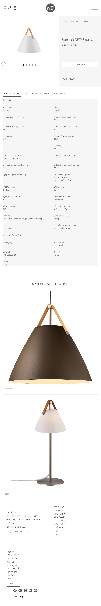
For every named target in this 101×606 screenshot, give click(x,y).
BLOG (57, 533)
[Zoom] (3, 64)
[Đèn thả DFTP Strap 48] (50, 338)
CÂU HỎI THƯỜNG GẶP (58, 527)
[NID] (50, 7)
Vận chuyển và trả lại (37, 93)
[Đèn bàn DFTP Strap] (50, 442)
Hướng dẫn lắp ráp (62, 177)
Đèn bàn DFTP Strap (9, 491)
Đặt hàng (80, 64)
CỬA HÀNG (59, 520)
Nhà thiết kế (60, 93)
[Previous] (4, 42)
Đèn (77, 21)
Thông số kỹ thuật (12, 93)
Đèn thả (86, 21)
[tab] (12, 94)
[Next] (54, 42)
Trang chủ (67, 21)
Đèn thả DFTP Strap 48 (9, 388)
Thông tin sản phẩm (62, 180)
